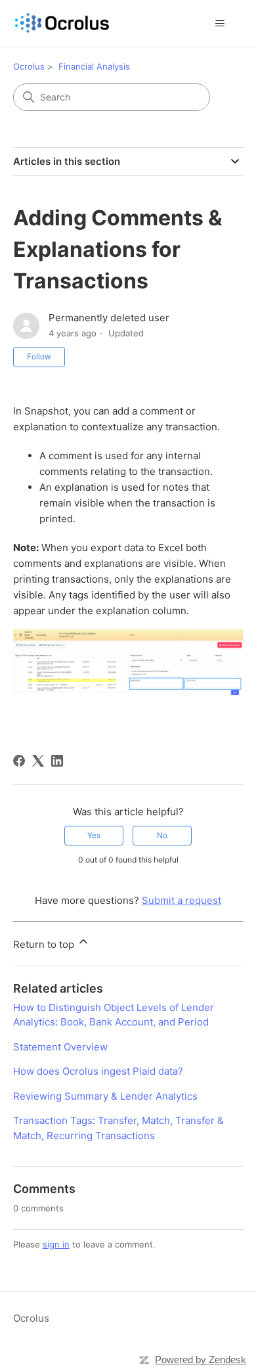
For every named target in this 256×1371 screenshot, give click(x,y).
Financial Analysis (94, 66)
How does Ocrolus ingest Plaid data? (98, 1071)
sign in (56, 1244)
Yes (93, 835)
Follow (39, 356)
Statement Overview (60, 1047)
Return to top (45, 944)
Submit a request (181, 900)
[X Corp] (38, 761)
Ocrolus (29, 66)
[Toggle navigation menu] (220, 23)
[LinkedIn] (57, 761)
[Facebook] (19, 761)
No (162, 835)
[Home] (61, 23)
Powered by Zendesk (200, 1359)
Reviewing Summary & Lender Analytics (105, 1096)
